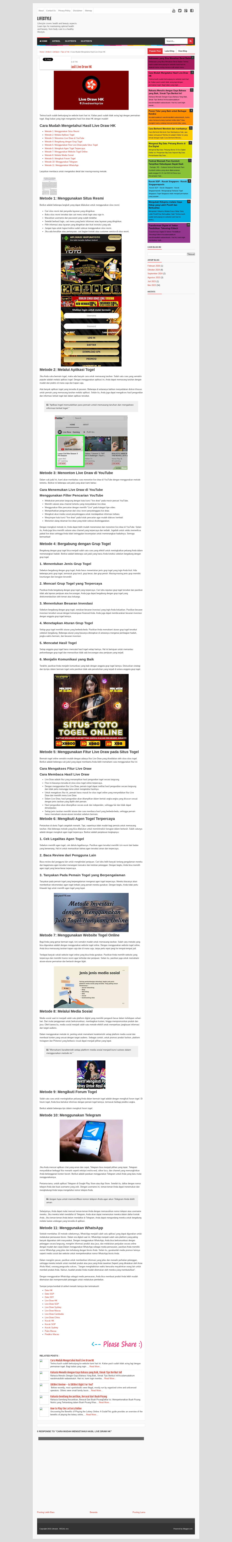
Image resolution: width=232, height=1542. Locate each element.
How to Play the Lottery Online (66, 1408)
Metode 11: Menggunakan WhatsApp (61, 165)
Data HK (49, 1290)
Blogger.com (188, 1529)
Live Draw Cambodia (54, 1314)
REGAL (62, 1529)
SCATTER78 (70, 41)
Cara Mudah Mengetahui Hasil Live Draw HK (72, 1360)
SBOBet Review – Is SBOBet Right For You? (71, 1384)
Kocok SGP (50, 1324)
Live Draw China (52, 1317)
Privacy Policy (64, 11)
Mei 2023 (152, 285)
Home (44, 41)
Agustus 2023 (154, 277)
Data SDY (49, 1297)
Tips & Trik (73, 62)
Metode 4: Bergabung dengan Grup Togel (63, 141)
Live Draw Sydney (53, 1307)
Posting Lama (139, 1512)
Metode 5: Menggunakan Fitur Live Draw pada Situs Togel (71, 145)
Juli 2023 (152, 281)
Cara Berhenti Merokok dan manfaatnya (168, 129)
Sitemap (88, 11)
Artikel (56, 41)
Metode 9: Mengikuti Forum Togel (60, 158)
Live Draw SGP (52, 1304)
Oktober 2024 (154, 270)
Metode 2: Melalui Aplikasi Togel (59, 135)
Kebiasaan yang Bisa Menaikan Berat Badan (170, 58)
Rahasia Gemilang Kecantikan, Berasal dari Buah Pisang (78, 1396)
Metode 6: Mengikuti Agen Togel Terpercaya (65, 148)
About (41, 11)
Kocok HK (49, 1321)
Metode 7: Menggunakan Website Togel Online (66, 152)
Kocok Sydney (51, 1327)
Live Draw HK (51, 1300)
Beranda (93, 1512)
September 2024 (155, 273)
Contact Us (51, 11)
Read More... (95, 1366)
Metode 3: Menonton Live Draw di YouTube (64, 138)
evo (67, 1529)
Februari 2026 (154, 266)
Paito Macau (50, 1331)
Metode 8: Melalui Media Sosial (59, 155)
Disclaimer (77, 11)
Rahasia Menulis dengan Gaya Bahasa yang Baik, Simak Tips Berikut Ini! (86, 1372)
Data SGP (49, 1294)
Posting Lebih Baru (45, 1512)
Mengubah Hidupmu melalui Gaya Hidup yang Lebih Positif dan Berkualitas (165, 205)
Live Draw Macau (53, 1311)
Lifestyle (44, 18)
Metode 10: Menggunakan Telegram (61, 162)
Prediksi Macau (52, 1334)
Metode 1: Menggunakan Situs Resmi (62, 131)
